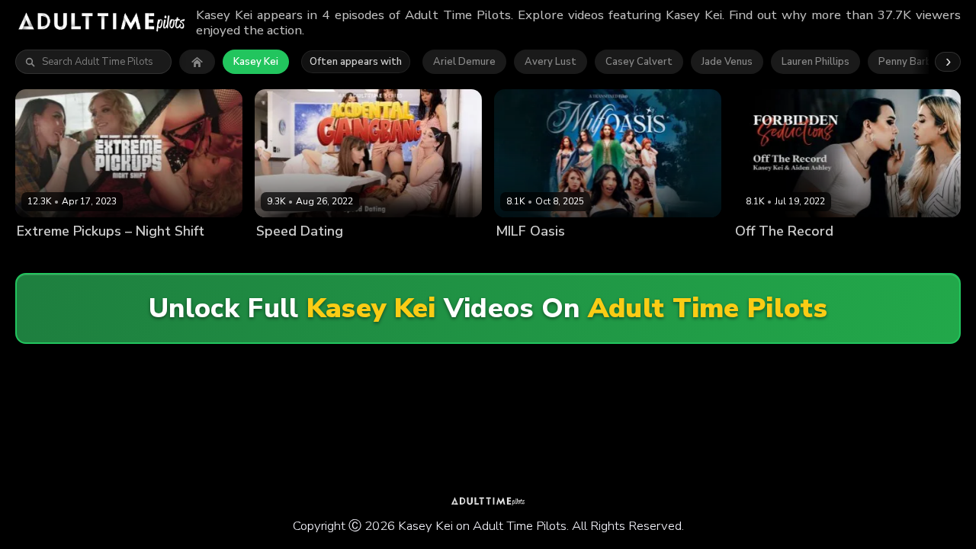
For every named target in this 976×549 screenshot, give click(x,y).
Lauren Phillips (815, 62)
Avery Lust (550, 62)
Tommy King (161, 256)
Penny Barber (910, 62)
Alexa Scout (286, 256)
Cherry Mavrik (354, 256)
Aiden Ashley (767, 256)
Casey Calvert (639, 62)
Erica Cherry (46, 256)
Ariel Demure (464, 62)
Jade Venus (727, 62)
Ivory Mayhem (426, 256)
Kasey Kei (255, 62)
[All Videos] (197, 62)
